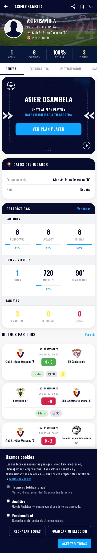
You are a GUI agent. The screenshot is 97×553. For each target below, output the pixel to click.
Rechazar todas (27, 531)
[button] (48, 129)
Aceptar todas (74, 543)
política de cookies (19, 478)
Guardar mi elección (69, 531)
